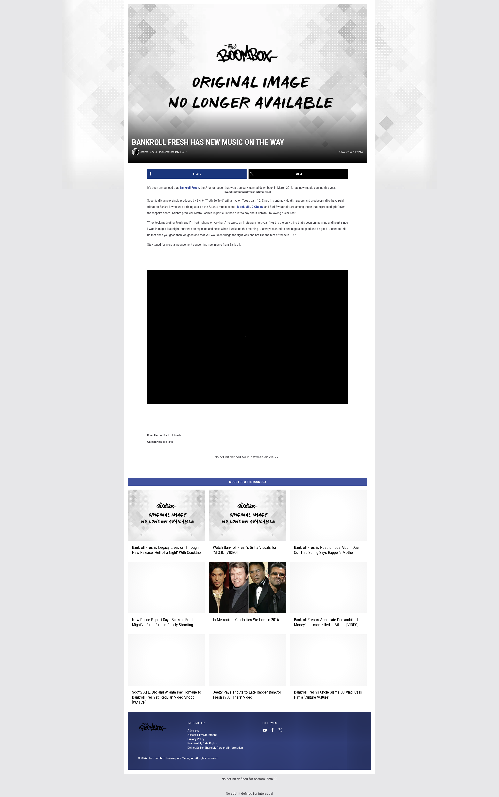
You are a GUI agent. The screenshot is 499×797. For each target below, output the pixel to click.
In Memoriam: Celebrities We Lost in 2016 (246, 619)
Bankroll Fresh (189, 188)
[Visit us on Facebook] (274, 730)
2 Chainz (258, 207)
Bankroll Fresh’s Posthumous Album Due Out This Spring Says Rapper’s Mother (326, 550)
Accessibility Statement (202, 734)
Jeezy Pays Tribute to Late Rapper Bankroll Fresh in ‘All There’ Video (247, 695)
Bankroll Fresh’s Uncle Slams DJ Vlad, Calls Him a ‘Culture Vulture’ (328, 695)
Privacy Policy (196, 739)
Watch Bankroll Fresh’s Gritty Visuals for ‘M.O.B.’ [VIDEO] (244, 550)
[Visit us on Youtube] (266, 730)
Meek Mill (243, 207)
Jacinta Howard (149, 151)
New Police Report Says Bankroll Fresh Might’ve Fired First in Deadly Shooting (163, 622)
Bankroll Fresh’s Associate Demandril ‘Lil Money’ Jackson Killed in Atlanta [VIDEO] (326, 622)
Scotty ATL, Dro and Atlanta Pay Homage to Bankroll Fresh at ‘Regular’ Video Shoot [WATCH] (166, 697)
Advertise (193, 730)
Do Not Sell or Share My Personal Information (215, 747)
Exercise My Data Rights (202, 743)
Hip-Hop (168, 441)
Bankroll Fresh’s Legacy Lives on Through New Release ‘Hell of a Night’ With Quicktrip (166, 550)
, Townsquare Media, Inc (179, 758)
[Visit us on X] (282, 730)
